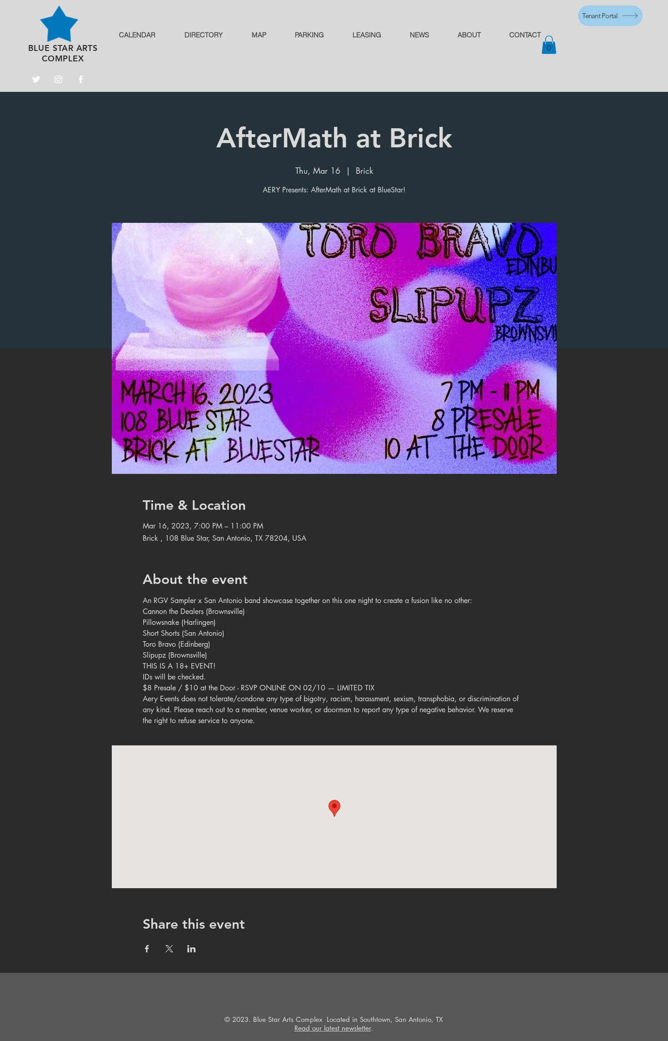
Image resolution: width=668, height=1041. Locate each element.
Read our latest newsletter (332, 1028)
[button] (549, 44)
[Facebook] (80, 79)
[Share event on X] (169, 948)
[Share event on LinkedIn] (191, 948)
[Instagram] (58, 79)
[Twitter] (36, 79)
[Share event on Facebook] (147, 948)
